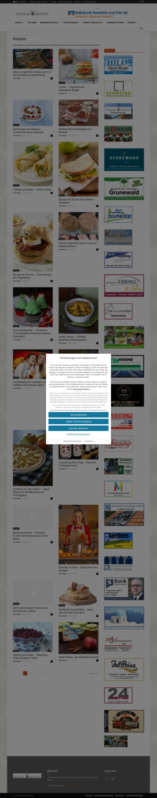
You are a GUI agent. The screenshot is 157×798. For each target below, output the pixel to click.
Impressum (89, 441)
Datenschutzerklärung (81, 389)
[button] (78, 421)
